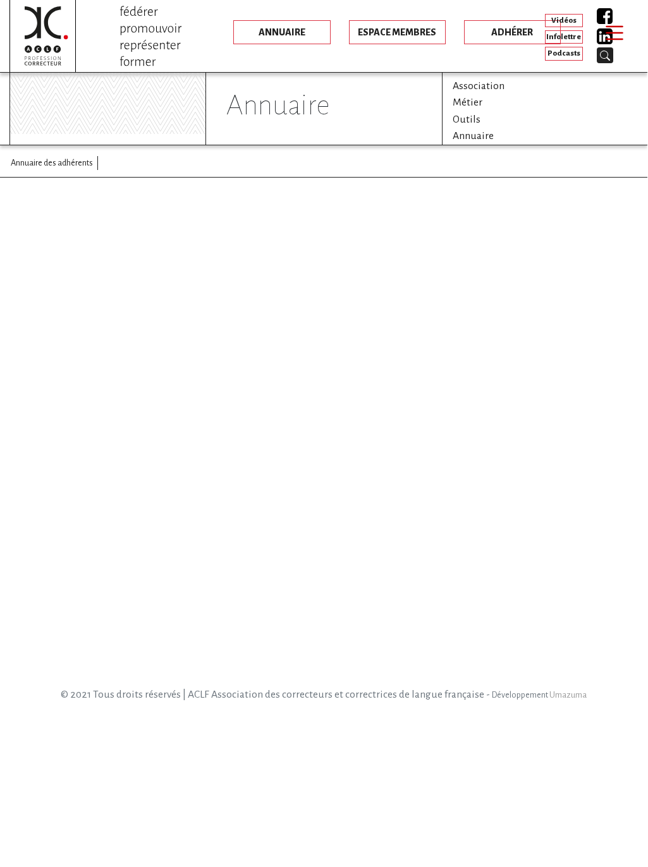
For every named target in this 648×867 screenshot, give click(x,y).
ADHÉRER (512, 32)
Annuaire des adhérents (52, 162)
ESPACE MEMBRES (397, 32)
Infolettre (563, 37)
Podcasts (563, 53)
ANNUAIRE (282, 32)
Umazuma (568, 695)
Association (478, 86)
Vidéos (564, 20)
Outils (466, 119)
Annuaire (473, 136)
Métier (467, 102)
